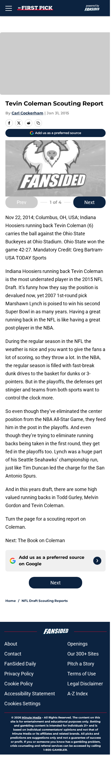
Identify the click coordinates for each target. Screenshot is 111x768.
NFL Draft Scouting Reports (45, 601)
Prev (21, 202)
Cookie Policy (18, 683)
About (10, 644)
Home (10, 601)
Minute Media (31, 717)
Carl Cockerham (27, 113)
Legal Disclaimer (85, 683)
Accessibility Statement (29, 693)
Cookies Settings (22, 703)
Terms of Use (81, 673)
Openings (77, 644)
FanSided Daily (20, 664)
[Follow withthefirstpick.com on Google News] (97, 561)
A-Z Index (77, 693)
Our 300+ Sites (83, 654)
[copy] (38, 123)
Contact (12, 654)
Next (89, 202)
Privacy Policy (19, 673)
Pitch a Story (80, 664)
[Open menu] (8, 8)
